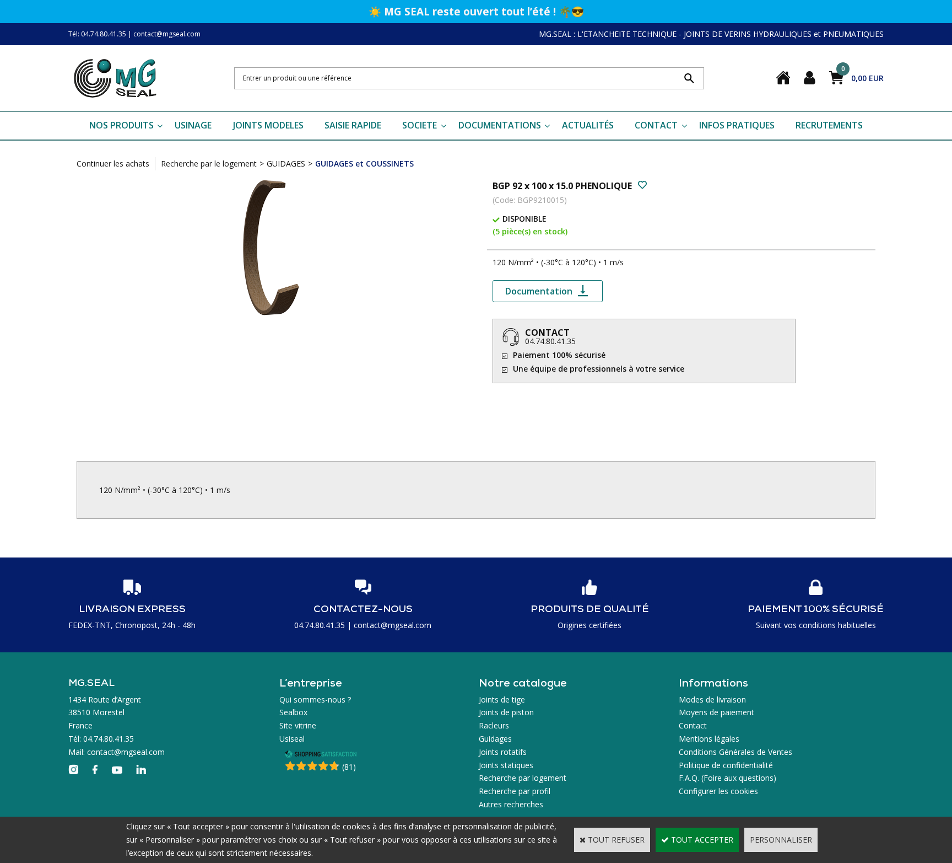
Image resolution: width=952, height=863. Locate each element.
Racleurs (494, 725)
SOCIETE (419, 125)
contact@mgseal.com (167, 34)
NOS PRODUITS (121, 125)
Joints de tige (502, 699)
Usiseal (292, 738)
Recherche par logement (522, 778)
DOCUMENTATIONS (499, 125)
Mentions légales (709, 738)
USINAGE (193, 125)
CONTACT (656, 125)
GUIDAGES (286, 163)
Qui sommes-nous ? (315, 699)
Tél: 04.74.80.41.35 (97, 34)
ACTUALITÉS (588, 125)
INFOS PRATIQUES (737, 125)
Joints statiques (506, 765)
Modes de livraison (712, 699)
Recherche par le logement (209, 163)
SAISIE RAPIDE (352, 125)
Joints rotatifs (503, 752)
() (349, 767)
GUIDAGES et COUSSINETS (364, 163)
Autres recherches (511, 804)
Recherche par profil (514, 791)
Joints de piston (506, 712)
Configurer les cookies (718, 791)
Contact (693, 725)
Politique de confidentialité (726, 765)
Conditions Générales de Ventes (735, 752)
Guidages (495, 738)
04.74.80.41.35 (550, 341)
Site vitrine (297, 725)
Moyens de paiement (716, 712)
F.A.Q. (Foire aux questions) (727, 778)
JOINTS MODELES (268, 125)
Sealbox (293, 712)
